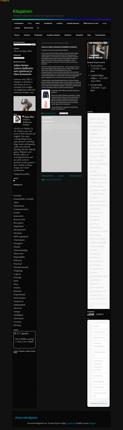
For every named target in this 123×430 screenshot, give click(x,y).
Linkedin (59, 23)
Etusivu (17, 35)
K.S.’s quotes (21, 333)
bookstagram (18, 23)
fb (38, 28)
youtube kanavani (73, 23)
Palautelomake (100, 35)
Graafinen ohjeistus (53, 35)
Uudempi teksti (47, 176)
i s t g (29, 23)
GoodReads (48, 23)
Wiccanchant (28, 28)
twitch (38, 23)
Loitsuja (17, 28)
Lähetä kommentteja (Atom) (53, 179)
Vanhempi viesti (75, 176)
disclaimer (67, 35)
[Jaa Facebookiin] (65, 113)
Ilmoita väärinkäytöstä (26, 417)
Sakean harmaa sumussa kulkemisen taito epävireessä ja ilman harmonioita (23, 70)
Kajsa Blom (29, 117)
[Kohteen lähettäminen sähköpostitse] (60, 113)
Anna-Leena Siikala (25, 341)
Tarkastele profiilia (21, 174)
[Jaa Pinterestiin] (67, 113)
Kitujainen (22, 11)
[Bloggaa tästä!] (62, 113)
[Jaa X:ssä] (64, 113)
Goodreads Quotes (31, 347)
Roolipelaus (38, 35)
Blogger (92, 423)
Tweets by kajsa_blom (23, 51)
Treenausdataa (96, 65)
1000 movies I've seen (90, 23)
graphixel (71, 423)
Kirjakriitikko (96, 85)
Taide (89, 35)
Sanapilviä (79, 35)
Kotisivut (27, 35)
